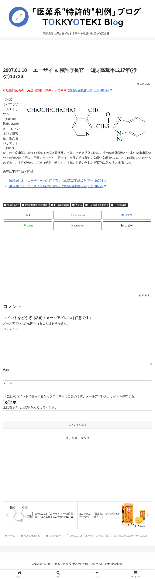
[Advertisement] (77, 54)
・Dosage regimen (98, 205)
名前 (6, 369)
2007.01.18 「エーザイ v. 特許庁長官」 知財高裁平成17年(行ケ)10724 (56, 180)
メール (7, 383)
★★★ (78, 205)
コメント (11, 329)
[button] (127, 225)
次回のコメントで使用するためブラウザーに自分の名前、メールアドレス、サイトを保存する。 (72, 396)
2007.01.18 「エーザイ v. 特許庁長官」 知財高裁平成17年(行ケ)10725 (56, 186)
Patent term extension (36, 205)
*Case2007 (13, 205)
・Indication (120, 205)
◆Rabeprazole (61, 205)
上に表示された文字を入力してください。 (31, 407)
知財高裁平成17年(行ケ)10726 (88, 90)
